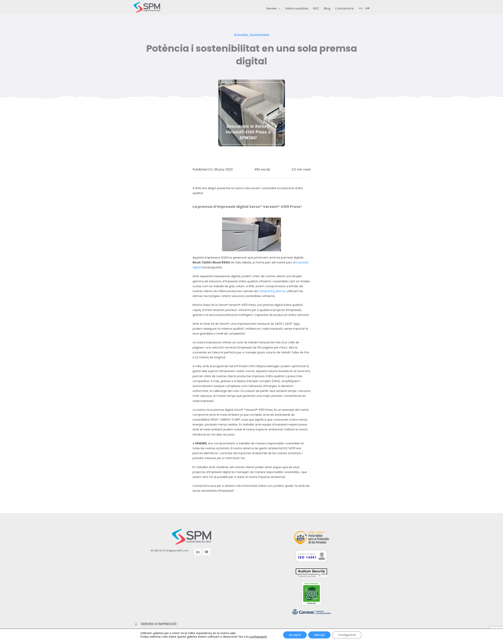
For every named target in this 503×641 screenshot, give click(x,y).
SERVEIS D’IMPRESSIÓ (159, 624)
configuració (258, 636)
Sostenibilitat (259, 35)
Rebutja (319, 635)
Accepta (295, 635)
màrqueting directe (271, 291)
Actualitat (241, 35)
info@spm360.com (177, 550)
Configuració (347, 635)
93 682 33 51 (158, 550)
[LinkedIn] (198, 551)
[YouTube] (206, 551)
